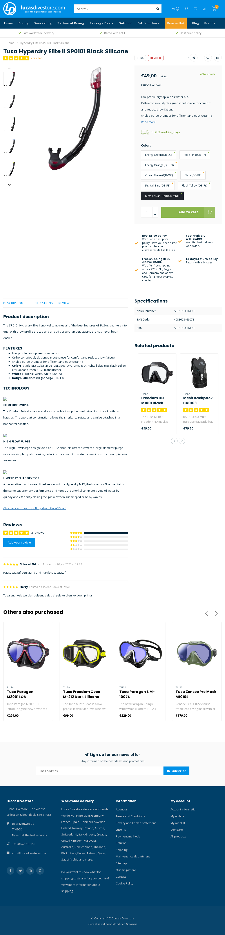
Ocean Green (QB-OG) (159, 175)
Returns (121, 843)
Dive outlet (176, 23)
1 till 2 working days (165, 132)
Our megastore (126, 870)
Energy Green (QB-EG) (158, 154)
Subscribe (178, 771)
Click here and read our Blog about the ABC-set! (34, 508)
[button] (12, 68)
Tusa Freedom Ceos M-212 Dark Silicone (81, 694)
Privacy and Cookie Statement (136, 823)
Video (157, 58)
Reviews (65, 303)
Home (8, 23)
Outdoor (125, 23)
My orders (177, 816)
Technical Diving (70, 23)
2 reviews (37, 58)
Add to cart (188, 212)
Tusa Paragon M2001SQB (20, 694)
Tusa (140, 58)
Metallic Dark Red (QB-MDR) (162, 196)
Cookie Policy (124, 883)
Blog (195, 23)
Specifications (41, 303)
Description (13, 303)
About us (122, 809)
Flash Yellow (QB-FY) (194, 185)
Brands (209, 23)
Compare (177, 830)
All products (178, 836)
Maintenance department (133, 856)
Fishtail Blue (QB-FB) (157, 185)
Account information (184, 809)
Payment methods (128, 836)
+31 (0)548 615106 (23, 844)
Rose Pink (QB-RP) (195, 154)
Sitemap (121, 863)
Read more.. (149, 122)
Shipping (121, 850)
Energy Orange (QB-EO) (159, 165)
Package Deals (101, 23)
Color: (146, 145)
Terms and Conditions (130, 816)
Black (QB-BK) (193, 175)
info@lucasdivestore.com (29, 853)
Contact (121, 877)
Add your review (19, 542)
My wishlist (178, 823)
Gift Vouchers (148, 23)
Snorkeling (43, 23)
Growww (131, 924)
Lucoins (121, 830)
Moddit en (119, 924)
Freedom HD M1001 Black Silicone (152, 403)
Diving (23, 23)
